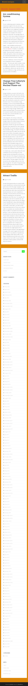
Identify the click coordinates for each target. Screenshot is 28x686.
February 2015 (8, 510)
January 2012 (8, 602)
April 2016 (7, 473)
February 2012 (8, 599)
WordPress (20, 684)
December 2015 (8, 484)
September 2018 (9, 395)
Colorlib (11, 684)
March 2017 (7, 445)
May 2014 (7, 526)
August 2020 (8, 339)
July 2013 (7, 554)
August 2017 (8, 431)
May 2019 (7, 381)
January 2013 (8, 571)
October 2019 (8, 367)
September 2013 (9, 549)
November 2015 (8, 487)
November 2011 (8, 607)
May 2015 (7, 504)
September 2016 (9, 459)
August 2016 (8, 462)
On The (5, 271)
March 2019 (7, 384)
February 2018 (8, 415)
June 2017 (7, 437)
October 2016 (8, 457)
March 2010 (7, 638)
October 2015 (8, 490)
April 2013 (7, 563)
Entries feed (6, 668)
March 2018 (7, 412)
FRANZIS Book (6, 262)
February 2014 (8, 535)
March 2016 (7, 476)
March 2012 (7, 596)
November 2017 (8, 423)
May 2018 (7, 406)
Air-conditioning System (11, 15)
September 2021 (9, 306)
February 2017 (8, 448)
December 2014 (8, 515)
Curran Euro (6, 259)
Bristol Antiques (8, 2)
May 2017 (7, 440)
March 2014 (7, 532)
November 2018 (8, 390)
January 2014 (8, 538)
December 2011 (8, 604)
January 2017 (8, 451)
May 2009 (7, 646)
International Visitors (8, 268)
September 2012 (9, 582)
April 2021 (7, 320)
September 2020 (9, 337)
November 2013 (8, 543)
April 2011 (7, 627)
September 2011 (9, 613)
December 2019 (8, 362)
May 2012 (7, 591)
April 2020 (7, 351)
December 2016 (8, 454)
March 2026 (7, 292)
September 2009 (9, 641)
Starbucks (9, 48)
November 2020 (8, 331)
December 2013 (8, 540)
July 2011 (7, 618)
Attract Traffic (10, 175)
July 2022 (7, 297)
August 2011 (8, 616)
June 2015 (7, 501)
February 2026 (8, 295)
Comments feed (7, 670)
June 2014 (7, 524)
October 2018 (8, 392)
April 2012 (7, 593)
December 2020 (8, 328)
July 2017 (7, 434)
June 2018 (7, 404)
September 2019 (9, 370)
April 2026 (7, 289)
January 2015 (8, 512)
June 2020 (7, 345)
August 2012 (8, 585)
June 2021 (7, 314)
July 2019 (7, 376)
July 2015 (7, 498)
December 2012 (8, 574)
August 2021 (8, 309)
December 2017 (8, 420)
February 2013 (8, 568)
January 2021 (8, 325)
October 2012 (8, 579)
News (6, 656)
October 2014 (8, 521)
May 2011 (7, 624)
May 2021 (7, 317)
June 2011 (7, 621)
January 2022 (8, 300)
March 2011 (7, 630)
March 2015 (7, 507)
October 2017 (8, 426)
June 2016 (7, 468)
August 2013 (8, 551)
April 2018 (7, 409)
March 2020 (7, 353)
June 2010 (7, 632)
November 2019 (8, 364)
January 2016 (8, 482)
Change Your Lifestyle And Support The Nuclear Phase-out (14, 83)
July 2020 (7, 342)
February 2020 (8, 356)
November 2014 (8, 518)
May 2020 (7, 348)
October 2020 (8, 334)
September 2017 (9, 429)
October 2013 (8, 546)
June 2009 (7, 644)
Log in (4, 665)
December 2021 (8, 303)
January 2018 (8, 417)
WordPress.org (6, 673)
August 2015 (8, 496)
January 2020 (8, 359)
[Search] (23, 251)
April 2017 (7, 443)
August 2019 (8, 373)
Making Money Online (8, 265)
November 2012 (8, 577)
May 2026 (7, 286)
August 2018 (8, 398)
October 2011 (8, 610)
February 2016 (8, 479)
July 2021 (7, 311)
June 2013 (7, 557)
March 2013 (7, 565)
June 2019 (7, 378)
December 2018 (8, 387)
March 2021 (7, 323)
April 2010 (7, 635)
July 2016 (7, 465)
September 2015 (9, 493)
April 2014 (7, 529)
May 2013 (7, 560)
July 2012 (7, 588)
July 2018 (7, 401)
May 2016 (7, 471)
